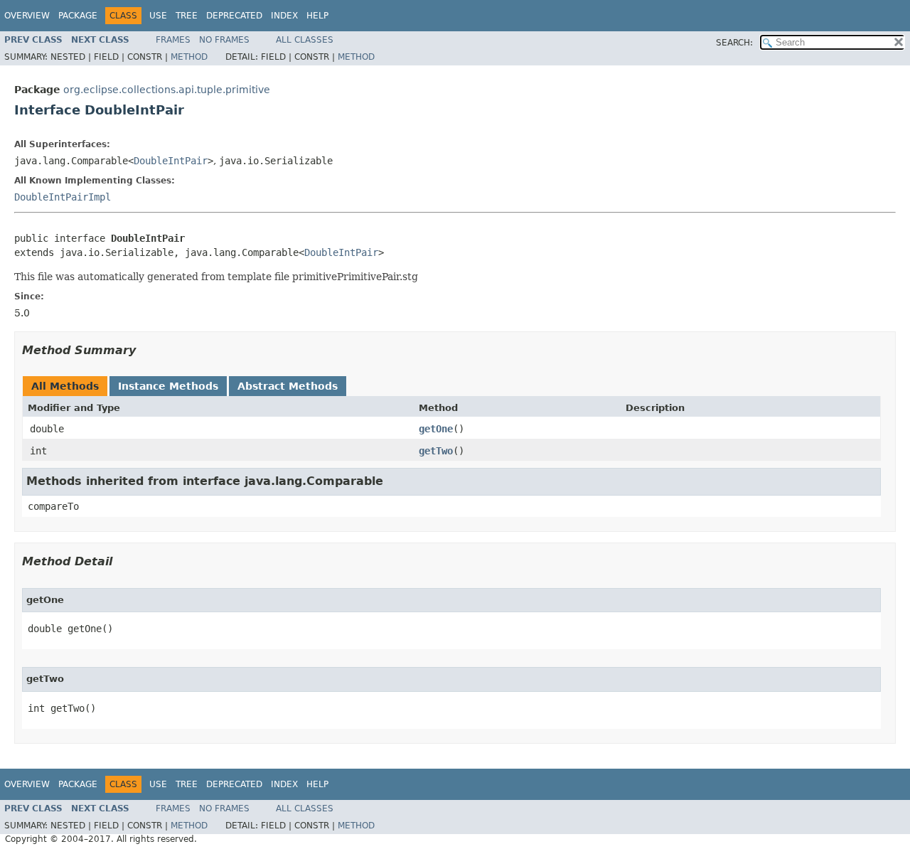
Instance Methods (168, 386)
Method (189, 57)
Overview (27, 16)
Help (317, 16)
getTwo (436, 451)
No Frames (224, 40)
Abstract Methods (287, 386)
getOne (436, 428)
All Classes (304, 40)
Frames (173, 40)
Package (77, 16)
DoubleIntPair (171, 160)
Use (158, 16)
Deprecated (234, 16)
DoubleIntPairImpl (62, 197)
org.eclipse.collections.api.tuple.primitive (166, 89)
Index (284, 16)
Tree (187, 16)
